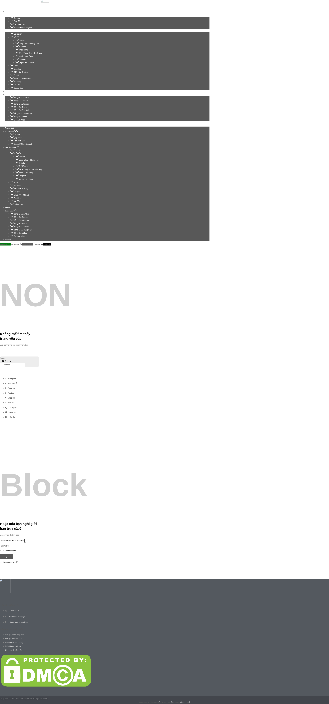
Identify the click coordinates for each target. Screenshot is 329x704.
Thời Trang (23, 50)
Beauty (22, 40)
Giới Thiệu (11, 15)
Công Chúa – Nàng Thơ (29, 43)
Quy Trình (18, 21)
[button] (17, 15)
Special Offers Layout (23, 27)
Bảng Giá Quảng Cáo (23, 113)
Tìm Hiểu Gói (19, 24)
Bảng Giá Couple (21, 101)
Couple (17, 75)
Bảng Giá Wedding (21, 104)
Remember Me (9, 551)
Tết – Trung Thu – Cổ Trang (30, 53)
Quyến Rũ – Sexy (26, 62)
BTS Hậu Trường (21, 72)
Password (4, 546)
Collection (18, 34)
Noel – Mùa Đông (26, 56)
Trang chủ (11, 12)
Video (9, 91)
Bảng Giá (10, 94)
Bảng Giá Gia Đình (21, 110)
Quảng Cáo (18, 88)
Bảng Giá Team (20, 107)
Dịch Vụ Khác (19, 120)
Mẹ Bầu (17, 85)
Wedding (17, 82)
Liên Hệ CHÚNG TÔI (9, 605)
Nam (16, 66)
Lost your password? (9, 562)
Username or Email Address (12, 540)
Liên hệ (10, 123)
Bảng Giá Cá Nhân (21, 97)
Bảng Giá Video (20, 116)
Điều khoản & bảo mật (11, 629)
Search (3, 358)
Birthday (22, 46)
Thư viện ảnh (12, 31)
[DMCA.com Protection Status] (46, 686)
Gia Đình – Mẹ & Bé (22, 78)
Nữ (15, 37)
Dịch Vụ (17, 18)
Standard (17, 69)
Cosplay (22, 59)
